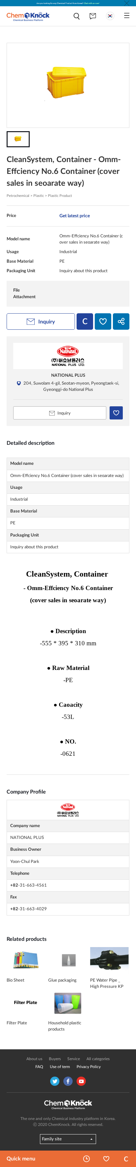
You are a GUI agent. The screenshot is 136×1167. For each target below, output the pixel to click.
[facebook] (68, 1081)
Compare (126, 1159)
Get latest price (74, 215)
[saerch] (77, 16)
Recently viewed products (86, 1159)
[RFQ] (92, 16)
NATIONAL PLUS (68, 375)
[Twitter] (54, 1081)
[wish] (103, 321)
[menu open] (126, 15)
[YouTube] (81, 1081)
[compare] (85, 321)
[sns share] (121, 321)
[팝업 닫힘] (126, 3)
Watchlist (106, 1159)
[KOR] (110, 16)
